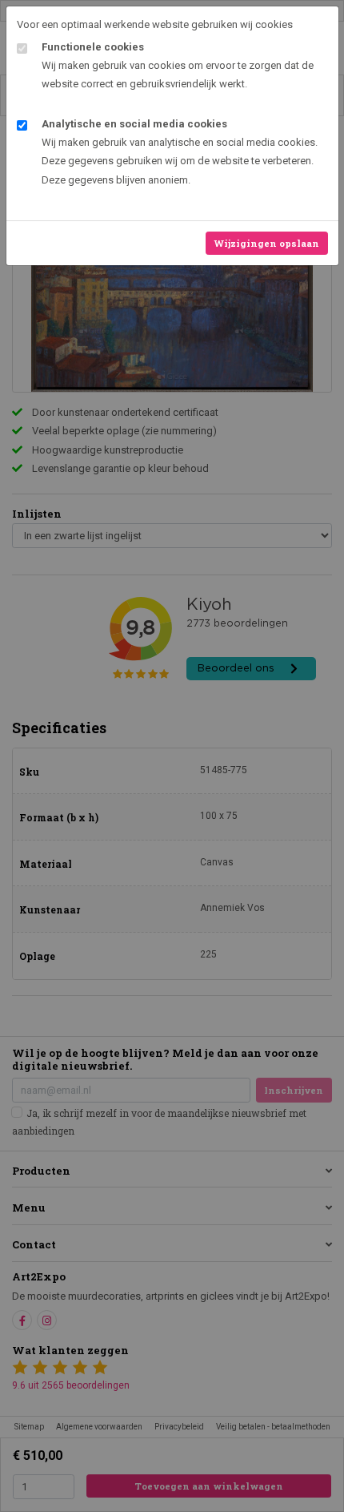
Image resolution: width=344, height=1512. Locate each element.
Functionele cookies (93, 47)
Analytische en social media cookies (134, 124)
